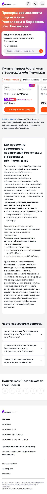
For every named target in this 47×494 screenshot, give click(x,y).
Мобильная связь (31, 80)
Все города (7, 468)
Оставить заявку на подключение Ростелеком (19, 453)
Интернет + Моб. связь (12, 434)
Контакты (6, 473)
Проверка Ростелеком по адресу (18, 446)
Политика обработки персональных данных (17, 489)
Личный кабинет (9, 463)
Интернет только (11, 80)
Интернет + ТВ (9, 429)
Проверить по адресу (19, 109)
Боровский (12, 46)
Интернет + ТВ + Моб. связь (15, 439)
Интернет (6, 424)
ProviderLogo (11, 4)
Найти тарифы (41, 51)
